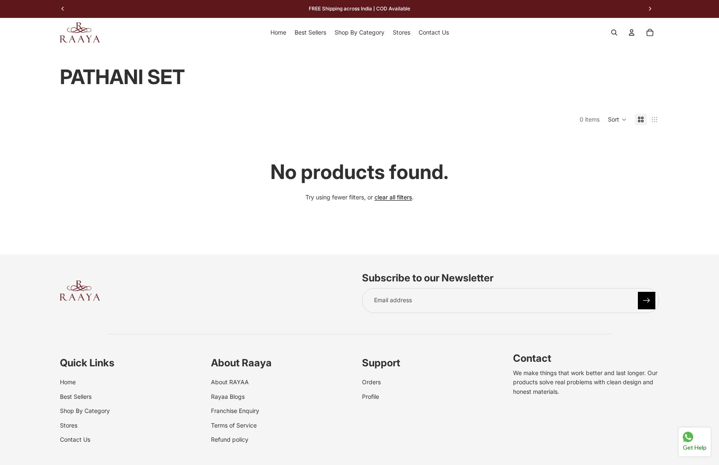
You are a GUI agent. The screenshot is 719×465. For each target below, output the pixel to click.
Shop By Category (85, 410)
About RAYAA (230, 381)
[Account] (631, 32)
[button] (617, 119)
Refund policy (229, 439)
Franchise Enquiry (235, 410)
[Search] (614, 32)
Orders (371, 381)
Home (68, 381)
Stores (68, 424)
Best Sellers (76, 396)
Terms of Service (234, 424)
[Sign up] (646, 300)
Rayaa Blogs (228, 396)
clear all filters (393, 197)
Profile (370, 396)
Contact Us (75, 439)
